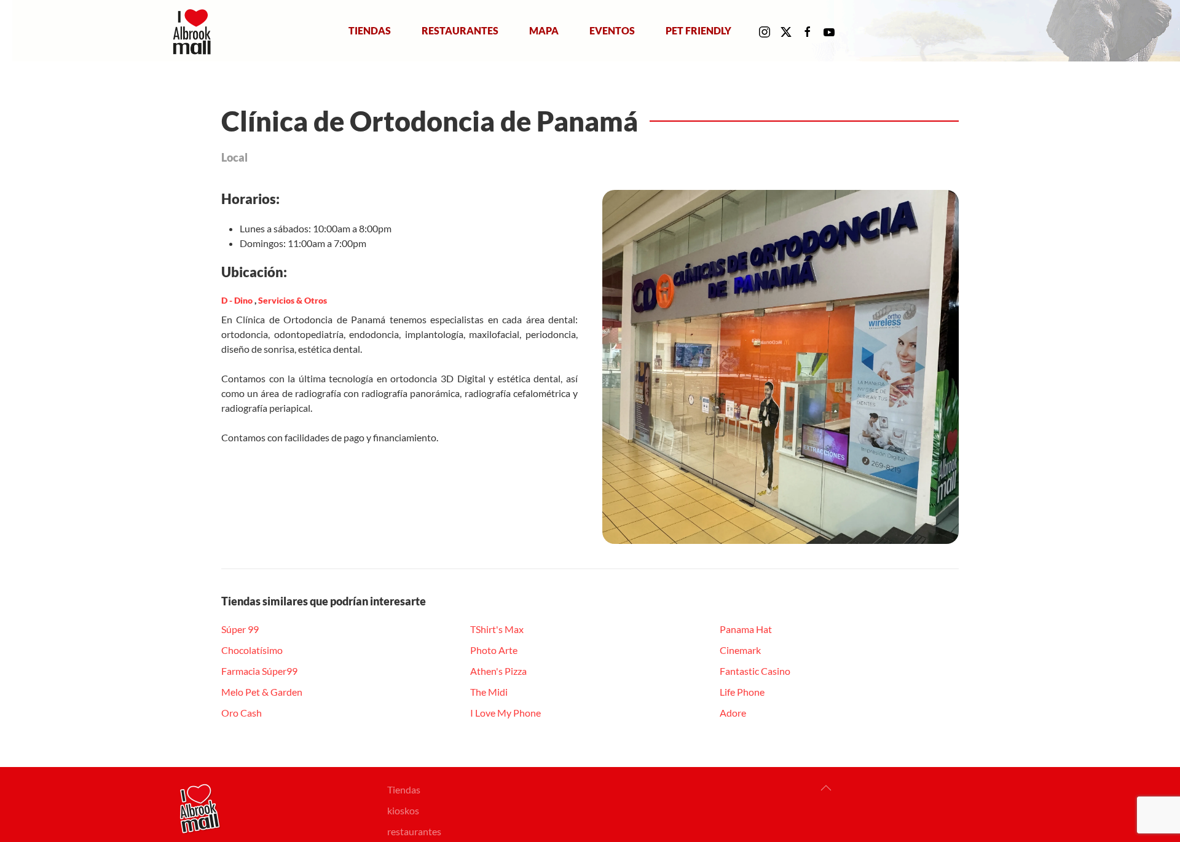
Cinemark (740, 650)
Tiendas (369, 30)
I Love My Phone (505, 712)
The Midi (489, 692)
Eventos (612, 30)
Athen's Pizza (498, 671)
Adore (733, 712)
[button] (826, 788)
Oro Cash (241, 712)
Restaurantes (460, 30)
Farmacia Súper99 (259, 671)
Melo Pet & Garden (261, 692)
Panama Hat (746, 629)
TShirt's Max (497, 629)
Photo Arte (493, 650)
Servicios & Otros (292, 300)
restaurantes (414, 831)
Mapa (544, 30)
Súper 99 (240, 629)
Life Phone (742, 692)
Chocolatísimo (252, 650)
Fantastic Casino (755, 671)
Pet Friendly (698, 30)
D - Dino (237, 300)
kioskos (403, 810)
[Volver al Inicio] (194, 30)
